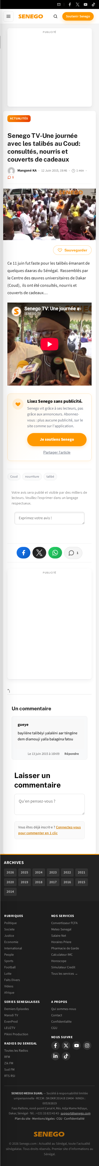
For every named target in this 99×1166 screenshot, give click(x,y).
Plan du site (22, 1118)
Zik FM (8, 1063)
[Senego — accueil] (31, 16)
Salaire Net (58, 935)
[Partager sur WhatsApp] (55, 552)
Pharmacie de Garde (65, 948)
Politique (10, 923)
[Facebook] (70, 4)
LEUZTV (9, 1028)
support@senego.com (76, 1113)
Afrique (9, 992)
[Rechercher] (55, 16)
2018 (39, 882)
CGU (54, 1028)
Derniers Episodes (16, 1009)
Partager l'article (56, 452)
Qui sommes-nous (63, 1009)
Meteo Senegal (61, 929)
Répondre (71, 753)
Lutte (7, 973)
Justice (9, 935)
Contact (56, 1015)
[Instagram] (87, 1045)
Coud (14, 476)
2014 (10, 891)
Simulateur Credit (63, 967)
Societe (9, 929)
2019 (24, 882)
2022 (67, 872)
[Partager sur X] (39, 552)
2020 (10, 882)
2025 (24, 872)
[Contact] (58, 4)
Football (10, 967)
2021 (81, 872)
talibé (50, 476)
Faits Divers (12, 980)
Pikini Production (16, 1034)
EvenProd (11, 1021)
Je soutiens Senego (57, 439)
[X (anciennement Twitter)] (78, 4)
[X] (66, 1045)
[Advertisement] (49, 69)
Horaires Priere (61, 942)
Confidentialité (74, 1118)
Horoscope (58, 961)
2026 (10, 872)
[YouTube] (85, 4)
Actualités (19, 118)
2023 (53, 872)
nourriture (32, 476)
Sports (8, 961)
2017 (53, 882)
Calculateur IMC (62, 954)
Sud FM (9, 1069)
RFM (7, 1057)
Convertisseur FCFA (64, 923)
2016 (67, 882)
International (13, 948)
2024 (39, 872)
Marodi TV (11, 1015)
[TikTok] (93, 4)
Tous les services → (64, 973)
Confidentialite (61, 1021)
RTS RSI (9, 1075)
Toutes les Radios (16, 1050)
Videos (8, 986)
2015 (81, 882)
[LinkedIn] (55, 1056)
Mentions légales (43, 1118)
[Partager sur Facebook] (23, 552)
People (9, 954)
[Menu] (8, 16)
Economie (11, 942)
